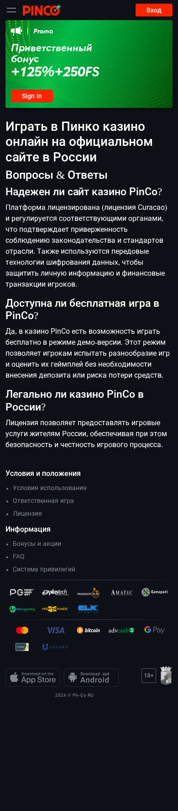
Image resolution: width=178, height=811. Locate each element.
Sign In (32, 96)
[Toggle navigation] (11, 10)
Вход (154, 10)
